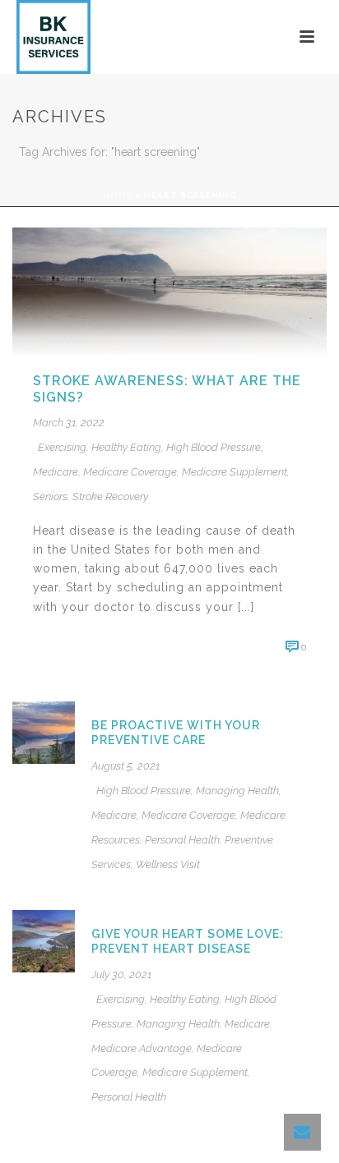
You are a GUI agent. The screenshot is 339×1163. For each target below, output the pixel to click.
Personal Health (182, 840)
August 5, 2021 (125, 766)
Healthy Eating (126, 447)
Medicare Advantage (141, 1048)
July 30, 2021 (121, 974)
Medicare (55, 472)
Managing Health (237, 790)
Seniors (50, 496)
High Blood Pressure (213, 447)
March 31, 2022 (68, 422)
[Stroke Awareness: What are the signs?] (169, 290)
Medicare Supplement (234, 472)
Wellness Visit (168, 864)
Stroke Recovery (110, 496)
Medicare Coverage (130, 472)
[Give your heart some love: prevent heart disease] (43, 939)
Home (117, 195)
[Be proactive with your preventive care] (43, 731)
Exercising (62, 447)
